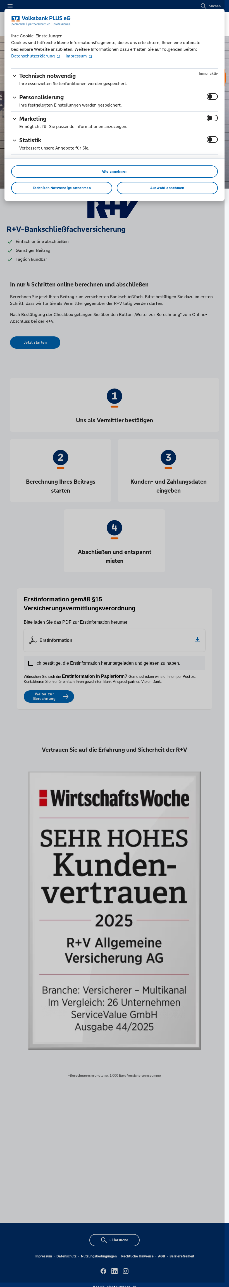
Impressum (76, 56)
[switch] (212, 96)
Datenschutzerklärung (33, 56)
